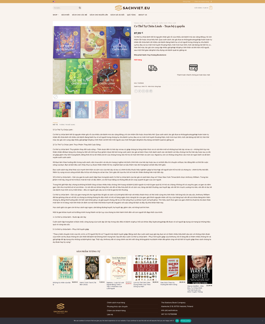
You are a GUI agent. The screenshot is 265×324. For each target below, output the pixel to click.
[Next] (127, 60)
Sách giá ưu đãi (117, 15)
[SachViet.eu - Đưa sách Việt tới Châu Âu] (132, 8)
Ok (177, 321)
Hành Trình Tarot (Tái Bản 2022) (88, 283)
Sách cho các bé (79, 15)
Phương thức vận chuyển (117, 307)
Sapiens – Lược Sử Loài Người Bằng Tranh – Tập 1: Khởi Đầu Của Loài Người (115, 285)
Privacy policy (185, 321)
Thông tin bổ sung (67, 124)
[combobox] (67, 8)
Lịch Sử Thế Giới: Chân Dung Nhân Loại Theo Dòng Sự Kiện (142, 284)
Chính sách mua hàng (116, 303)
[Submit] (80, 8)
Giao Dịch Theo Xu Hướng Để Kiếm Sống (168, 283)
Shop (55, 15)
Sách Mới (65, 15)
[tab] (55, 125)
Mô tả (55, 124)
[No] (262, 321)
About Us (142, 15)
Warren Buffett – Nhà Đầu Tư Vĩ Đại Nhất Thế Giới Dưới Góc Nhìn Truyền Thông (195, 289)
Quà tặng (131, 15)
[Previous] (57, 60)
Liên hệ (110, 315)
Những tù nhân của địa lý (61, 283)
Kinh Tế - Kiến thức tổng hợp (164, 23)
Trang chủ (138, 23)
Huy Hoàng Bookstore (156, 55)
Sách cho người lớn (99, 15)
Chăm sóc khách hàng (201, 1)
